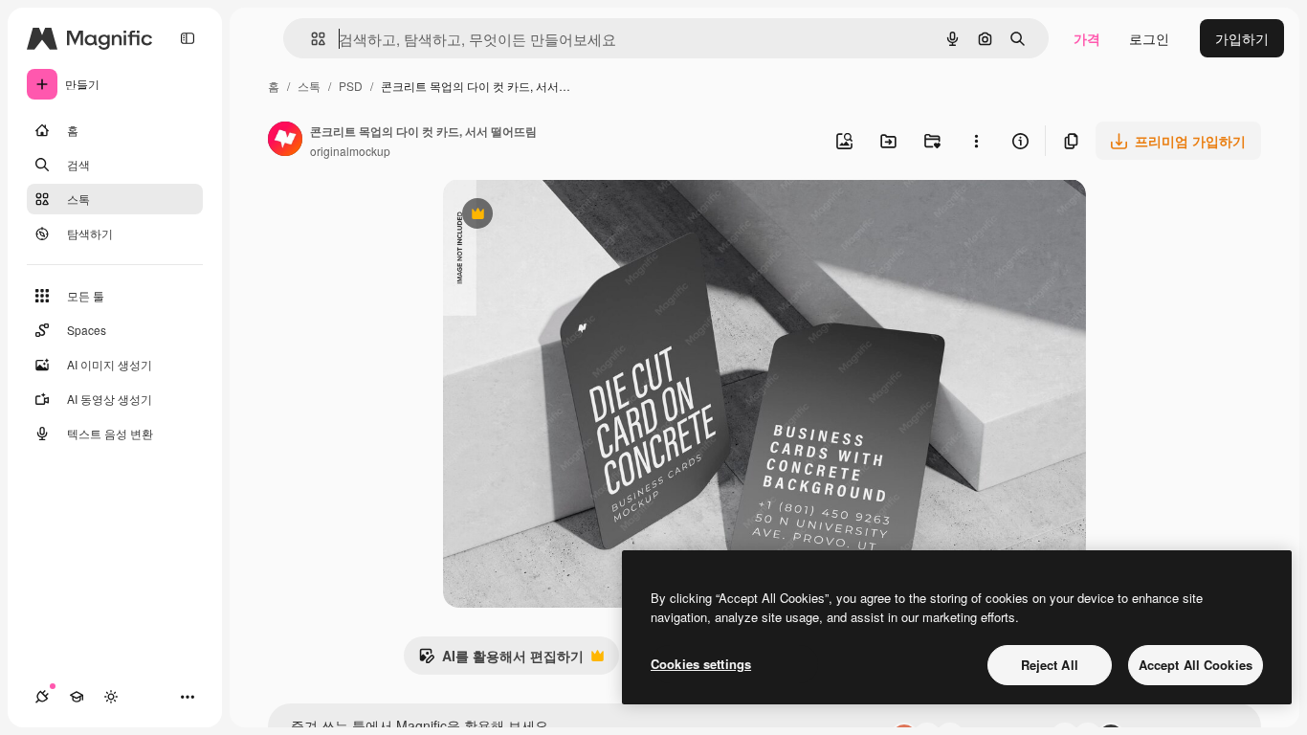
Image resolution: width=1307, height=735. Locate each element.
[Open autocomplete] (310, 39)
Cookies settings (701, 664)
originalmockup (350, 151)
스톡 (309, 86)
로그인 (1149, 38)
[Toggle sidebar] (187, 38)
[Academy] (76, 696)
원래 (553, 216)
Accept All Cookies (1195, 665)
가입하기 (1242, 38)
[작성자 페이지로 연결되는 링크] (285, 141)
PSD (351, 86)
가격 (1087, 38)
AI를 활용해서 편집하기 (501, 660)
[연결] (42, 696)
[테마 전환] (111, 696)
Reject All (1049, 665)
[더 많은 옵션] (976, 141)
